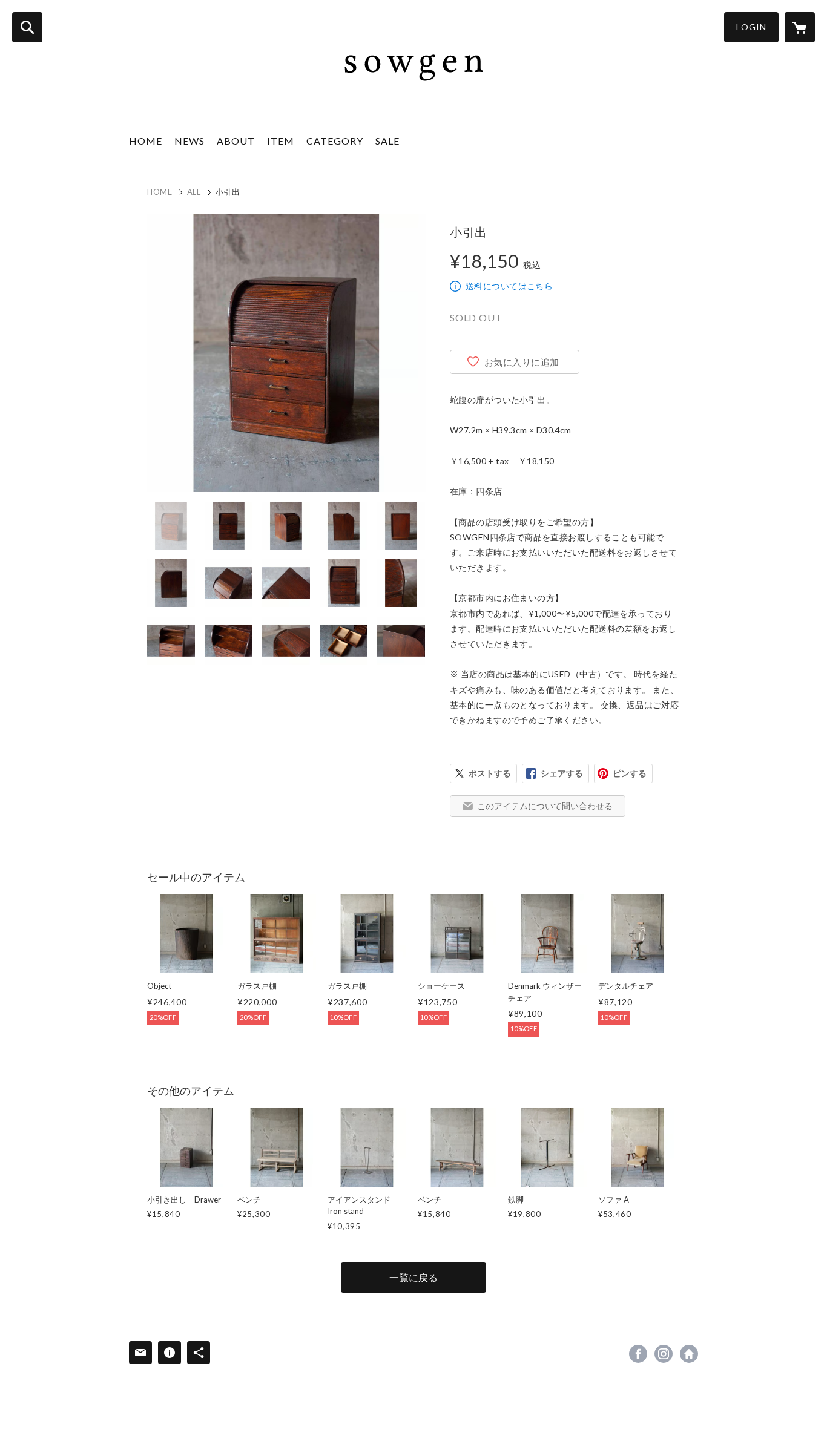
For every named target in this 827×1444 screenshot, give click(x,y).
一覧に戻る (413, 1277)
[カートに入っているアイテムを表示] (800, 27)
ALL (194, 192)
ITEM (280, 140)
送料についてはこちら (509, 286)
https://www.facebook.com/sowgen (638, 1354)
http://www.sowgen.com (689, 1354)
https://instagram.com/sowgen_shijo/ (663, 1354)
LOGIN (751, 27)
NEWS (189, 140)
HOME (145, 140)
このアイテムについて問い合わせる (545, 806)
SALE (387, 140)
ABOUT (236, 140)
